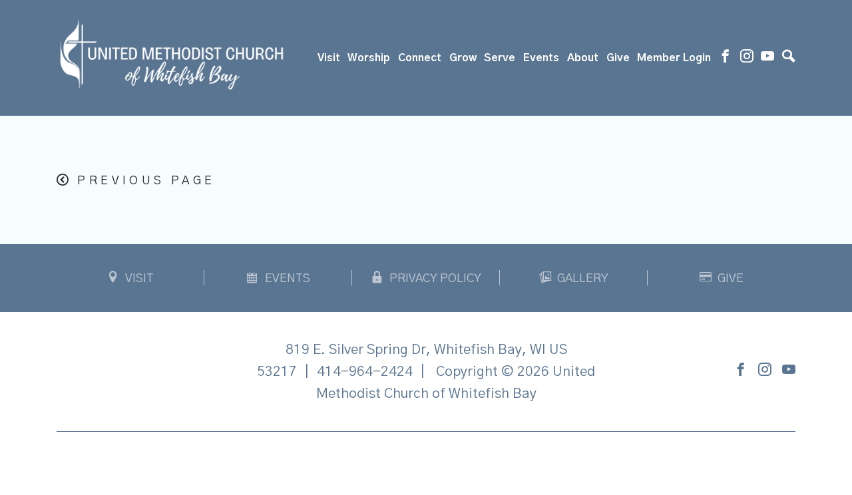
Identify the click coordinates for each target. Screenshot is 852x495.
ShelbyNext (426, 459)
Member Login (674, 58)
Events (541, 58)
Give (618, 58)
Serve (499, 58)
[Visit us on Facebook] (725, 58)
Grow (463, 58)
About (582, 58)
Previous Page (146, 181)
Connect (419, 58)
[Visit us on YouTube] (767, 58)
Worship (368, 58)
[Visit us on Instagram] (746, 58)
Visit (329, 58)
